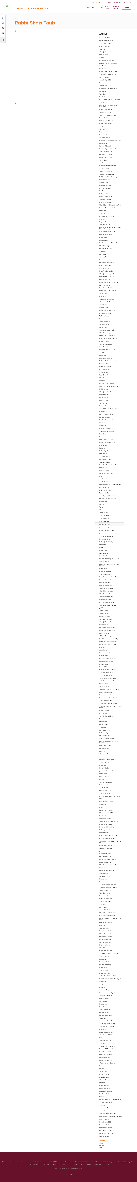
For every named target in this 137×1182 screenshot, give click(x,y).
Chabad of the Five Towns (32, 8)
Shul (93, 8)
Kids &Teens (107, 7)
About (99, 2)
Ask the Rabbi (107, 2)
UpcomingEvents (115, 7)
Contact (125, 2)
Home (93, 2)
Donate (126, 8)
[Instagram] (71, 1175)
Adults (100, 8)
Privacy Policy (78, 1168)
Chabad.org (64, 1168)
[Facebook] (66, 1175)
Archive (17, 18)
